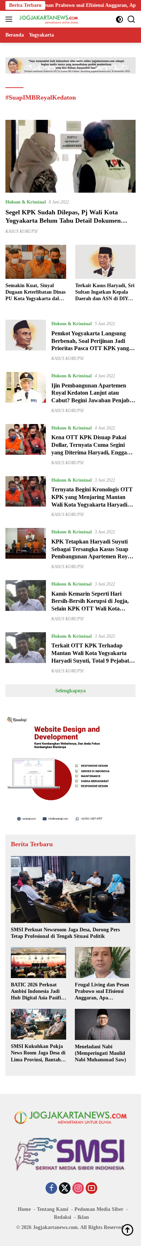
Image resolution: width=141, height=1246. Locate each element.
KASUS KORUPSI (21, 231)
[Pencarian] (131, 19)
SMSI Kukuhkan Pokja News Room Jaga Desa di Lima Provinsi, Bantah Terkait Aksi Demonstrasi (38, 1053)
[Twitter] (64, 1188)
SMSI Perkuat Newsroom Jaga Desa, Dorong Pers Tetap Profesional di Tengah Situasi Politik (65, 933)
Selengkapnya (70, 690)
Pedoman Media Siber (98, 1209)
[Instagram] (78, 1188)
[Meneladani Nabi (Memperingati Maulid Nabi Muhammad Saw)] (102, 1024)
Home (24, 1209)
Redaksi (62, 1217)
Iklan (83, 1217)
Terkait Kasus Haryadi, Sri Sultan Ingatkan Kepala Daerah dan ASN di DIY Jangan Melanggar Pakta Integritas (104, 292)
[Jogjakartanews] (48, 19)
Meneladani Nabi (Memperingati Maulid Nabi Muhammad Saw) (100, 1053)
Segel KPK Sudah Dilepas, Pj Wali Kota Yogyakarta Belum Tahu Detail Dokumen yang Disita (63, 221)
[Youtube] (91, 1188)
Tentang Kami (52, 1209)
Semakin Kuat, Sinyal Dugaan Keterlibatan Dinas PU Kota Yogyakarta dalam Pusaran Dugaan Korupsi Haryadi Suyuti (35, 292)
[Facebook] (51, 1188)
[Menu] (10, 19)
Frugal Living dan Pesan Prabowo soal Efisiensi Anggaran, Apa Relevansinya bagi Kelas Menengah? (102, 992)
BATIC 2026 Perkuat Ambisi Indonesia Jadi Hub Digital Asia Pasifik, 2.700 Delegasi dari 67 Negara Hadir (38, 992)
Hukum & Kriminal (25, 202)
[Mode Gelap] (119, 19)
